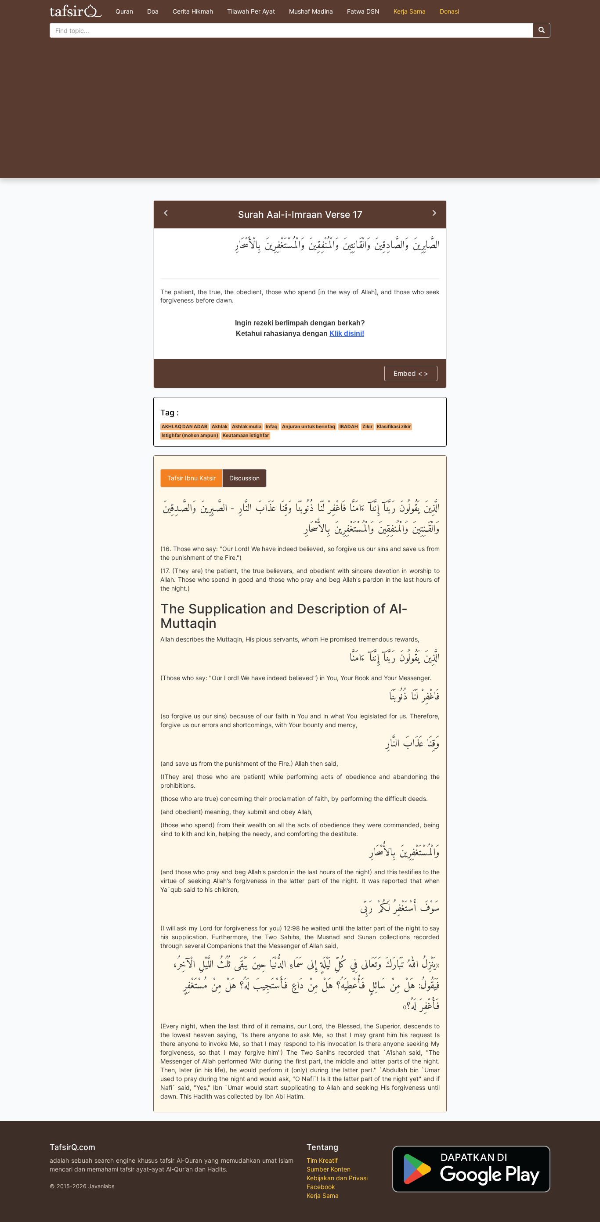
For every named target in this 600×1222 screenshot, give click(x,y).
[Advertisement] (300, 112)
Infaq (272, 426)
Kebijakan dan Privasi (337, 1178)
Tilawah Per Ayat (251, 11)
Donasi (449, 11)
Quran (124, 11)
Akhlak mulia (246, 426)
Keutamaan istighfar (246, 435)
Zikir (367, 426)
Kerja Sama (410, 11)
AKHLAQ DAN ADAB (184, 426)
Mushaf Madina (311, 11)
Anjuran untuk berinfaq (308, 426)
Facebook (321, 1186)
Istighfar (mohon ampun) (190, 435)
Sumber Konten (329, 1169)
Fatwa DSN (363, 11)
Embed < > (411, 373)
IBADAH (349, 426)
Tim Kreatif (322, 1160)
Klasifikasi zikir (394, 426)
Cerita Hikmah (193, 11)
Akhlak (220, 426)
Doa (153, 11)
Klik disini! (346, 333)
